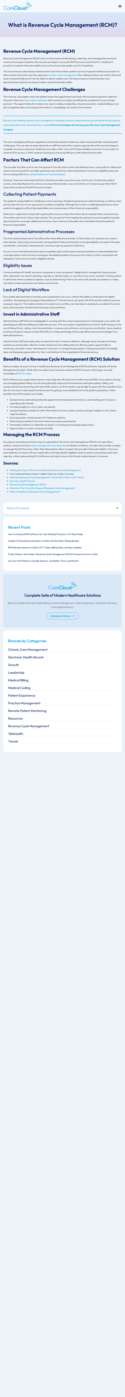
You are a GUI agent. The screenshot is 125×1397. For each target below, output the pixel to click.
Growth (13, 665)
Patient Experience (21, 695)
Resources (15, 718)
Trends (13, 741)
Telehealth (15, 734)
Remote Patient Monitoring (27, 711)
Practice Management (24, 703)
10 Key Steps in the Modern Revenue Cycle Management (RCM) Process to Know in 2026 (53, 554)
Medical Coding (19, 688)
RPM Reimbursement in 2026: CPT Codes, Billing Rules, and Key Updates (45, 547)
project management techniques (45, 445)
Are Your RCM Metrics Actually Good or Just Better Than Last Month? (43, 560)
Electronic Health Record (25, 657)
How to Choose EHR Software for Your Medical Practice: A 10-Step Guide (45, 534)
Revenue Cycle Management (28, 726)
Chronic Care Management (27, 649)
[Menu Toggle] (120, 6)
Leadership (16, 672)
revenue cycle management (62, 75)
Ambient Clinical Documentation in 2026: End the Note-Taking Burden (43, 540)
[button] (117, 508)
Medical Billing (18, 680)
